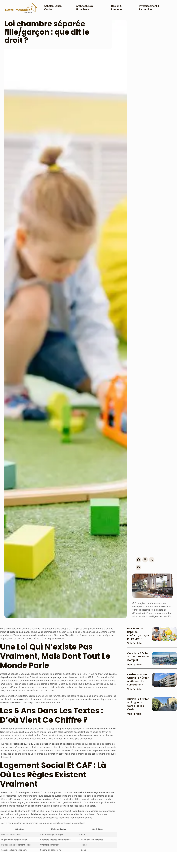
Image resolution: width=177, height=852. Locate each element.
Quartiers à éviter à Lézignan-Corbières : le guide (138, 704)
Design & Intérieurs (117, 7)
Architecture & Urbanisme (84, 7)
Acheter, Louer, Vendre (53, 7)
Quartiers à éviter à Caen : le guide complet (138, 657)
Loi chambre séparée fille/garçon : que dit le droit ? (138, 633)
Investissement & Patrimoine (149, 7)
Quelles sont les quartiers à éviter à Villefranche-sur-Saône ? (138, 679)
